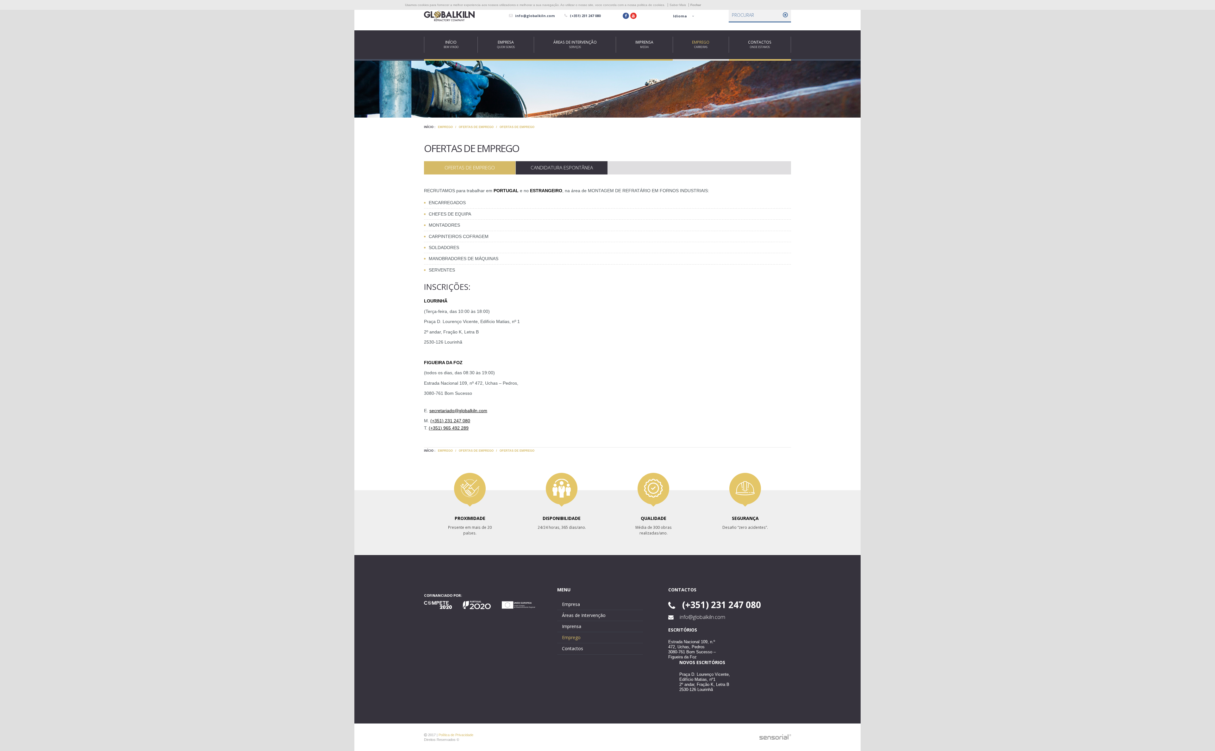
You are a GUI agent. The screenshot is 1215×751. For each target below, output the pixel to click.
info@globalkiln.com (701, 617)
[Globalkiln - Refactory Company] (449, 15)
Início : (429, 127)
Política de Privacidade (456, 735)
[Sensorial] (775, 737)
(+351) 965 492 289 (449, 427)
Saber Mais (678, 5)
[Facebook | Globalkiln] (626, 16)
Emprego (445, 127)
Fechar (695, 5)
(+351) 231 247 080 (450, 420)
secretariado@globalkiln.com (458, 410)
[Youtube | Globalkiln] (633, 16)
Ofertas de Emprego (476, 127)
